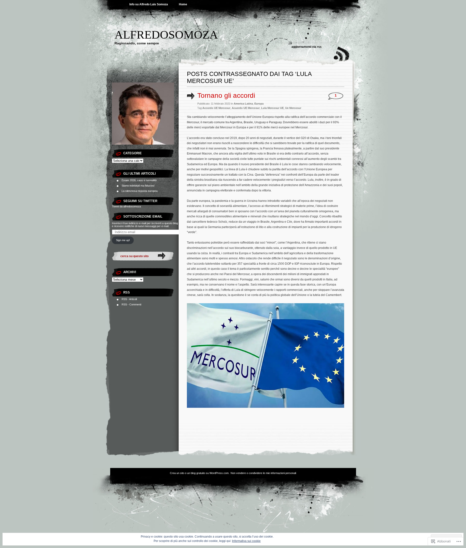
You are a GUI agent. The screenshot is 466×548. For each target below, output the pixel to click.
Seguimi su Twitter (140, 201)
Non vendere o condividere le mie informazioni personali (263, 473)
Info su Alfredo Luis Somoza (148, 4)
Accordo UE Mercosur (216, 107)
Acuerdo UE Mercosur (246, 107)
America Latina (243, 103)
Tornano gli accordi (226, 95)
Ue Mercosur (293, 107)
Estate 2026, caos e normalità (139, 180)
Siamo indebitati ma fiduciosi (138, 185)
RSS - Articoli (129, 299)
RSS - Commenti (131, 304)
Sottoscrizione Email (142, 216)
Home (183, 4)
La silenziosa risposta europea (140, 190)
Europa (259, 103)
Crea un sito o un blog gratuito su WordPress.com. (199, 473)
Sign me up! (123, 240)
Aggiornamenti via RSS (306, 47)
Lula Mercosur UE (272, 107)
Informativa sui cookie (246, 541)
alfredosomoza (166, 34)
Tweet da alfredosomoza (126, 206)
